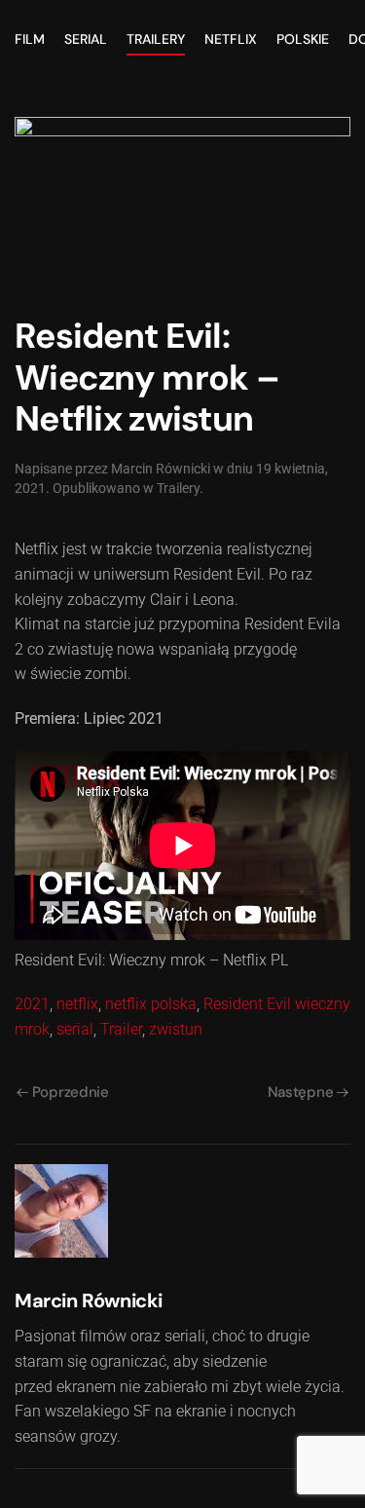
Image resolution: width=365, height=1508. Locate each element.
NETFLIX (230, 39)
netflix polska (151, 1004)
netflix (77, 1004)
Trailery (156, 39)
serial (74, 1029)
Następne (301, 1092)
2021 (32, 1004)
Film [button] (30, 39)
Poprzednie (70, 1092)
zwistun (175, 1029)
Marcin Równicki (160, 468)
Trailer (121, 1029)
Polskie (302, 39)
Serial (85, 39)
